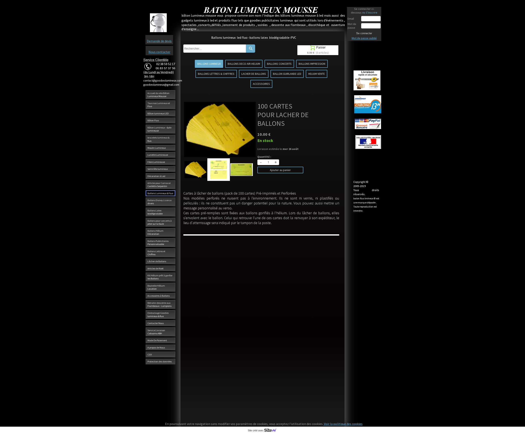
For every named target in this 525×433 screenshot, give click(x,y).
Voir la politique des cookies (343, 424)
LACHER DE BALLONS (253, 74)
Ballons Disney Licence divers (159, 202)
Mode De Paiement (157, 340)
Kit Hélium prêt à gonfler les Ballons (159, 277)
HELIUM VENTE (316, 74)
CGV (149, 354)
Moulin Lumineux (156, 147)
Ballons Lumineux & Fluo (160, 193)
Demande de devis (159, 41)
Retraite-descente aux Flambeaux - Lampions (159, 304)
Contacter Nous (155, 323)
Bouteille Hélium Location (156, 287)
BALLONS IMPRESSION (312, 64)
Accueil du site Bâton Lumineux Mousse (158, 95)
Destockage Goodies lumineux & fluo (158, 314)
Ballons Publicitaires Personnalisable (158, 242)
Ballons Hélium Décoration (155, 232)
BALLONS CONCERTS (279, 64)
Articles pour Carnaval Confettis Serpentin (159, 184)
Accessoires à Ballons (158, 295)
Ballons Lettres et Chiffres (156, 253)
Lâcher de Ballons (156, 261)
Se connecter (364, 33)
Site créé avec (256, 430)
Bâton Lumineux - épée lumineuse (159, 129)
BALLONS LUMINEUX (209, 64)
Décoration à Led (156, 176)
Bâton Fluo (153, 120)
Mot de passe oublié (364, 38)
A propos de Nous (156, 347)
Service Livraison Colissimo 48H (156, 332)
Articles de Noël (155, 268)
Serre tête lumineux (157, 168)
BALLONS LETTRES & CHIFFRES (216, 74)
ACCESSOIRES (261, 84)
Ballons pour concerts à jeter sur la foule (159, 222)
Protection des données (159, 361)
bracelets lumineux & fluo (158, 139)
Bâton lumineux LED (158, 113)
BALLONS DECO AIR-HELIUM (244, 64)
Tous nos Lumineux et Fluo (158, 105)
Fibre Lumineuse (156, 161)
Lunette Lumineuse (157, 154)
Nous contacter (159, 52)
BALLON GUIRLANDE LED (287, 74)
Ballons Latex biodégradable (155, 212)
